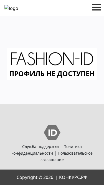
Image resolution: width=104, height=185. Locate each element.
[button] (96, 7)
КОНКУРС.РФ (73, 177)
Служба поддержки (40, 146)
